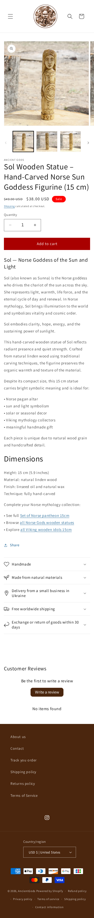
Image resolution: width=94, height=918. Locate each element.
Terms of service (48, 899)
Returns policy (22, 783)
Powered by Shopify (49, 891)
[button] (10, 16)
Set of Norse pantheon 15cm (44, 515)
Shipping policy (23, 771)
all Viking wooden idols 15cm (46, 529)
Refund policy (77, 891)
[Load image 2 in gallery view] (46, 141)
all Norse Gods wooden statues (47, 522)
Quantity (10, 215)
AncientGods (27, 891)
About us (18, 736)
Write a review (47, 692)
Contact (17, 748)
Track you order (23, 760)
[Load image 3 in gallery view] (70, 141)
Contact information (49, 907)
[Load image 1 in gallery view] (23, 141)
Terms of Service (24, 795)
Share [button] (15, 545)
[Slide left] (5, 143)
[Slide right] (88, 143)
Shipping (9, 206)
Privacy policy (22, 899)
